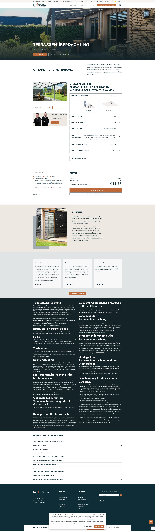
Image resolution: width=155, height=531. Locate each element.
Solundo (93, 1)
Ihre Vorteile (80, 497)
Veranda (60, 508)
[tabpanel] (50, 118)
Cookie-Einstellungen (88, 526)
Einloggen (107, 1)
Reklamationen (81, 508)
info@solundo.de (57, 118)
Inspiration (84, 5)
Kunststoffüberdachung (66, 314)
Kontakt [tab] (48, 107)
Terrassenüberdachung (64, 495)
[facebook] (100, 500)
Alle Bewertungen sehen (77, 293)
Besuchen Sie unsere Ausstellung (106, 5)
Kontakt (92, 5)
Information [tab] (38, 107)
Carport (60, 502)
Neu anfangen (36, 194)
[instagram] (104, 500)
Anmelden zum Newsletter (108, 492)
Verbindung (86, 422)
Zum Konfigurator (40, 54)
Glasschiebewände (100, 352)
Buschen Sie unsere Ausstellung (58, 54)
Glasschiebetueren (63, 504)
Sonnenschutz (62, 511)
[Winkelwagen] (120, 5)
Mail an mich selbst (114, 528)
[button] (95, 96)
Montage (80, 495)
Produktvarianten (82, 499)
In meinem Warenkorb (97, 190)
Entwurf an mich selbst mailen (95, 194)
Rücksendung (81, 506)
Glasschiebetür (84, 350)
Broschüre (101, 1)
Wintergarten (38, 394)
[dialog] (77, 521)
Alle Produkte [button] (73, 5)
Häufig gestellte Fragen (83, 504)
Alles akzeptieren (99, 526)
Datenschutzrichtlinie (91, 519)
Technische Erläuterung (83, 502)
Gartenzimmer (46, 394)
